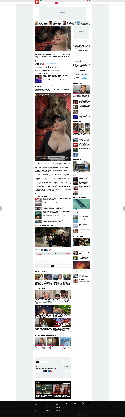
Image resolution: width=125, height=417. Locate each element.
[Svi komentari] (63, 362)
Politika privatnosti (55, 414)
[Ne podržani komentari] (69, 362)
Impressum (44, 414)
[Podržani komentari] (66, 362)
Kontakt (60, 414)
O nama (36, 414)
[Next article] (124, 208)
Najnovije (77, 83)
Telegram (41, 254)
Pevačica (42, 261)
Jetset (36, 52)
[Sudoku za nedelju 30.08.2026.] (75, 221)
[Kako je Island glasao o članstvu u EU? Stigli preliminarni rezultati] (75, 155)
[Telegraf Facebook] (82, 410)
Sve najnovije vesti (81, 70)
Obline (47, 261)
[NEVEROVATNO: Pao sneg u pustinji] (75, 226)
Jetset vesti (39, 52)
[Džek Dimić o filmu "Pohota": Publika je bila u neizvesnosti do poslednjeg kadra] (75, 193)
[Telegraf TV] (89, 410)
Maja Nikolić (37, 66)
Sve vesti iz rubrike (53, 353)
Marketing (39, 414)
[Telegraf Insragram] (87, 410)
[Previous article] (1, 208)
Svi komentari (53, 375)
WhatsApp (68, 253)
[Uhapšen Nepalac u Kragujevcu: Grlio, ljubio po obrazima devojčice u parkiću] (61, 389)
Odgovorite (39, 370)
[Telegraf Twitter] (84, 410)
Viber (38, 254)
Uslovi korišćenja (49, 414)
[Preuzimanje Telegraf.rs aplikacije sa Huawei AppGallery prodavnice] (86, 403)
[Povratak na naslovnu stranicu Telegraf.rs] (37, 2)
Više (85, 3)
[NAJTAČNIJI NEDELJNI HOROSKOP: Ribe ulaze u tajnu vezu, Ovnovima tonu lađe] (38, 217)
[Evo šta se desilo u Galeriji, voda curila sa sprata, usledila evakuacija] (44, 389)
